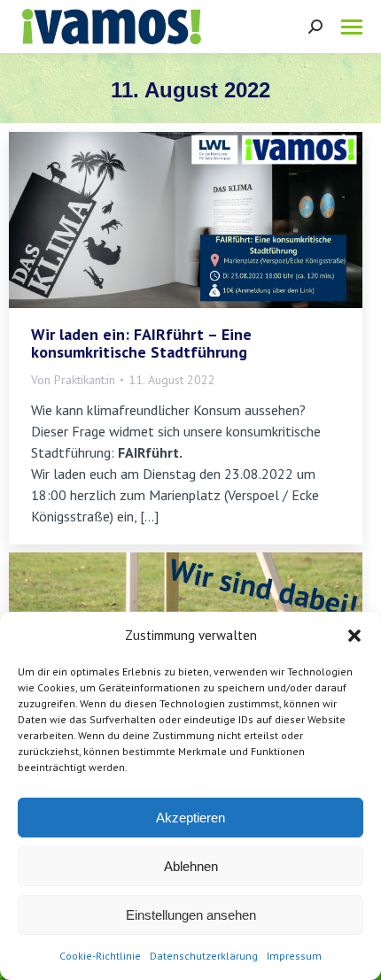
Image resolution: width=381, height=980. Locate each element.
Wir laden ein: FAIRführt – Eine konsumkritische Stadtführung (141, 343)
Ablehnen (191, 866)
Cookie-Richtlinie (100, 955)
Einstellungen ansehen (191, 914)
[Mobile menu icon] (351, 27)
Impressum (294, 955)
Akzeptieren (190, 817)
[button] (354, 635)
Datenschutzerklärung (204, 955)
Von (73, 380)
